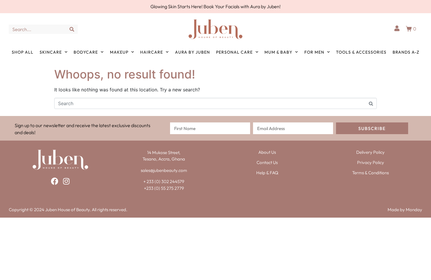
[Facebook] (55, 181)
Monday (414, 209)
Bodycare (86, 52)
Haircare (151, 52)
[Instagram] (66, 181)
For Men (314, 52)
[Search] (72, 29)
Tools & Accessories (361, 52)
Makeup (119, 52)
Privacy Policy (370, 162)
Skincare (51, 52)
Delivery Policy (370, 152)
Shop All (22, 52)
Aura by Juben (192, 52)
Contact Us (267, 162)
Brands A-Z (406, 52)
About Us (267, 152)
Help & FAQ (267, 172)
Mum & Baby (278, 52)
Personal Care (234, 52)
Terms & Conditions (370, 172)
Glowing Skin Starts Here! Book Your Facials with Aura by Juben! (215, 6)
